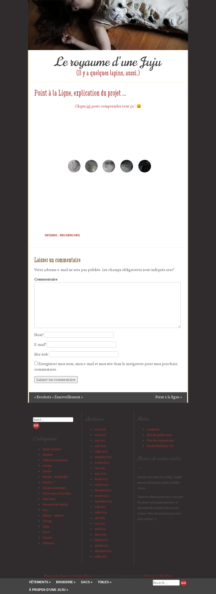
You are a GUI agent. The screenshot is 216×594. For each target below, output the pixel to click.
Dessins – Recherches (55, 477)
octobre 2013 (102, 496)
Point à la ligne (168, 397)
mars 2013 (100, 534)
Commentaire (45, 279)
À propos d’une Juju (47, 590)
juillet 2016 (101, 451)
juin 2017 (100, 440)
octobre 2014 (102, 462)
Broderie (47, 455)
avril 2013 (100, 529)
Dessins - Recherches (62, 235)
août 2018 (100, 429)
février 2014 (101, 479)
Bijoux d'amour (51, 449)
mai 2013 (100, 523)
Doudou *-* (49, 482)
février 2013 (101, 540)
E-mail (40, 344)
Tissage (47, 521)
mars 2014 (100, 474)
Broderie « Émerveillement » (58, 397)
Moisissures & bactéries (56, 493)
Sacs (45, 510)
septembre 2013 (103, 501)
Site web (41, 354)
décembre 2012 (103, 551)
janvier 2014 (101, 485)
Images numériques (54, 488)
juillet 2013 (101, 512)
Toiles (45, 526)
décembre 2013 (103, 490)
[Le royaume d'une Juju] (108, 48)
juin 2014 (100, 468)
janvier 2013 (101, 545)
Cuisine (46, 471)
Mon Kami (48, 499)
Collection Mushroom (55, 460)
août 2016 (100, 446)
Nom (38, 334)
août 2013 (100, 507)
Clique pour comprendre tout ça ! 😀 (108, 106)
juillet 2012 (101, 556)
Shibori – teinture (52, 515)
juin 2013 (100, 518)
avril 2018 (100, 435)
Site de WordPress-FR (160, 446)
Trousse (47, 538)
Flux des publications (159, 435)
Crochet (47, 466)
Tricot (46, 532)
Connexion (153, 429)
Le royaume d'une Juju (108, 62)
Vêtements (48, 543)
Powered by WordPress (158, 575)
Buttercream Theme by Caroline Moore (68, 575)
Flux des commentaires (160, 440)
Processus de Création (55, 504)
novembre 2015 (103, 457)
